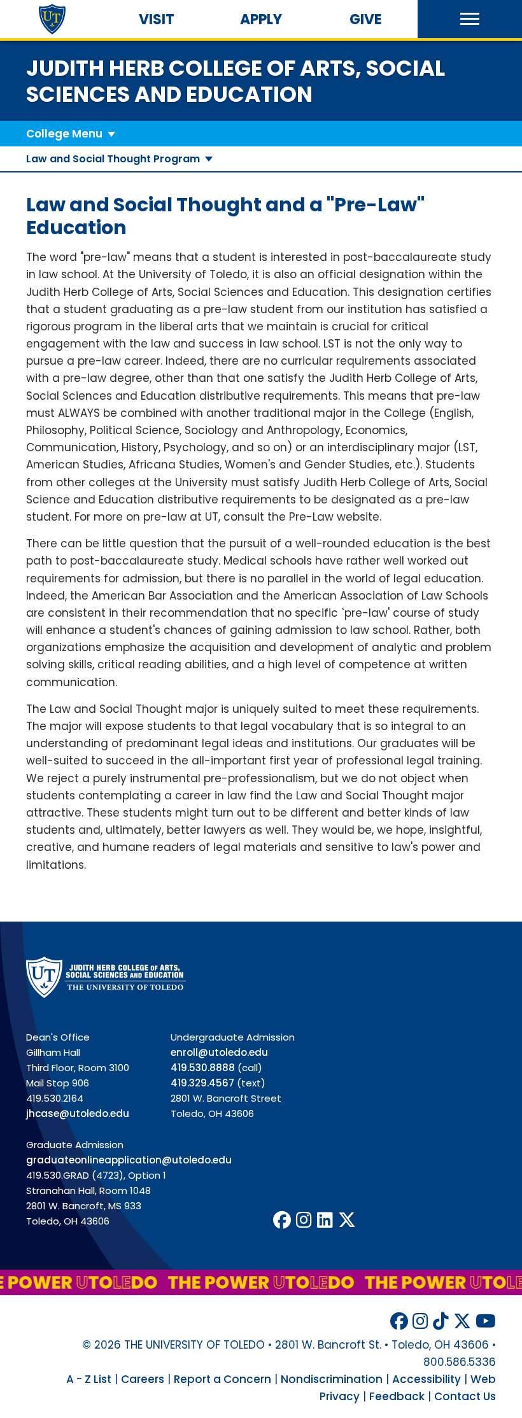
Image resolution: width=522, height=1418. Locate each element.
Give (365, 19)
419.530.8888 (203, 1067)
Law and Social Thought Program (113, 158)
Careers (142, 1379)
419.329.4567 (202, 1083)
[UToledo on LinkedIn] (325, 1220)
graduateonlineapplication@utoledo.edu (129, 1160)
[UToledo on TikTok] (441, 1321)
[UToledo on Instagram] (304, 1220)
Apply (261, 19)
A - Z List (88, 1379)
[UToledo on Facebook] (282, 1220)
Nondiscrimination (332, 1379)
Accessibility (426, 1379)
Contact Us (465, 1396)
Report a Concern (222, 1379)
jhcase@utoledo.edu (77, 1113)
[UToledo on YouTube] (486, 1321)
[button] (470, 19)
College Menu (64, 133)
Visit (156, 19)
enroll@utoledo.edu (219, 1052)
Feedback (397, 1396)
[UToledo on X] (347, 1220)
